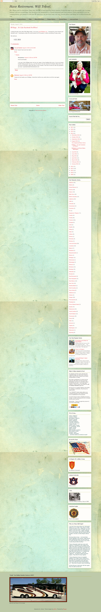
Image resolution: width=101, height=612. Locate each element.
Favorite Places (63, 19)
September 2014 (76, 139)
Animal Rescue (72, 187)
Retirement (71, 309)
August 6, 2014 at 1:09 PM (26, 75)
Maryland (71, 250)
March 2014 (75, 160)
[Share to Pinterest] (20, 39)
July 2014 (74, 151)
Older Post (61, 105)
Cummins (71, 208)
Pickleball (71, 302)
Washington (72, 327)
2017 (72, 127)
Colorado (71, 203)
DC (70, 210)
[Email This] (14, 39)
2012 (72, 168)
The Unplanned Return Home (79, 142)
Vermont (71, 323)
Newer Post (14, 105)
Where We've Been (39, 19)
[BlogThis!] (16, 39)
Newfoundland (72, 285)
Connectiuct (72, 206)
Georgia (71, 222)
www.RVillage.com (43, 31)
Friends (71, 220)
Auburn (71, 191)
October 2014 (75, 137)
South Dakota (72, 313)
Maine (70, 248)
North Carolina (72, 288)
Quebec (71, 306)
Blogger (65, 609)
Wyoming (71, 332)
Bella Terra (71, 194)
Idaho (70, 231)
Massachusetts (72, 252)
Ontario (71, 295)
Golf (70, 224)
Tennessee (71, 316)
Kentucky (71, 238)
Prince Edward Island (74, 304)
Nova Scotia (72, 290)
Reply (15, 51)
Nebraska (71, 271)
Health (70, 227)
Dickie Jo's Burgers (79, 349)
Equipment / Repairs (74, 213)
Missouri (71, 264)
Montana (71, 266)
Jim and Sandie (18, 47)
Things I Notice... (51, 19)
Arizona (71, 189)
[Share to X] (17, 39)
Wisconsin (71, 330)
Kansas (71, 236)
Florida (70, 217)
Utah (70, 320)
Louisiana (71, 245)
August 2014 (75, 141)
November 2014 (76, 135)
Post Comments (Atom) (40, 110)
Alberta (70, 184)
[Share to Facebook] (18, 39)
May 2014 (74, 155)
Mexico (70, 255)
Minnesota (71, 259)
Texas (70, 318)
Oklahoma (71, 292)
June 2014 (74, 153)
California (71, 199)
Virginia (71, 325)
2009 (72, 174)
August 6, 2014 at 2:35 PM (31, 57)
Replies (17, 54)
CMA (70, 201)
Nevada (71, 273)
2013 (72, 166)
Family (70, 215)
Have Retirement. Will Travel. (30, 6)
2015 (72, 131)
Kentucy (71, 241)
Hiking (70, 229)
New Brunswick (72, 276)
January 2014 (75, 163)
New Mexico (72, 281)
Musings (71, 269)
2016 (72, 129)
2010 (72, 172)
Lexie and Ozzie (74, 19)
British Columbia (73, 196)
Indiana (71, 234)
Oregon (71, 297)
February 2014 (75, 162)
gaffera (55, 609)
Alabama (71, 182)
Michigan (71, 257)
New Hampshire (73, 278)
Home (12, 19)
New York (71, 283)
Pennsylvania (72, 299)
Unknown (16, 75)
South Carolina (72, 311)
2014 (72, 133)
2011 (72, 170)
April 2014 (74, 158)
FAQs (30, 19)
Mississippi (71, 262)
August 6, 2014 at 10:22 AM (28, 47)
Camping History (21, 19)
